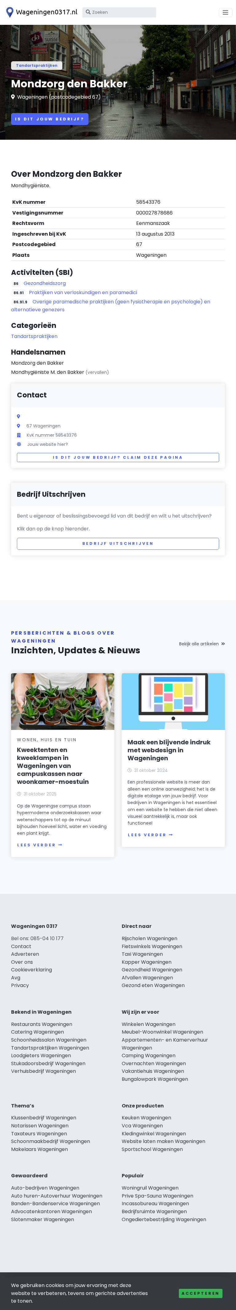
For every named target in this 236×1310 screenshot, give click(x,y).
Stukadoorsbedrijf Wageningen (48, 1063)
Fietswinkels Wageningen (152, 946)
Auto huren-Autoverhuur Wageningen (56, 1195)
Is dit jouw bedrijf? (50, 119)
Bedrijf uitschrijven (118, 543)
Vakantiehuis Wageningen (153, 1071)
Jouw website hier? (47, 444)
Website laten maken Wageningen (163, 1141)
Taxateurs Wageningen (39, 1133)
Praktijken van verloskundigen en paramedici (83, 292)
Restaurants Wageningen (41, 1024)
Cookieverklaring (31, 969)
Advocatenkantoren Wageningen (51, 1211)
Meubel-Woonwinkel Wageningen (162, 1031)
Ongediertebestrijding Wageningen (164, 1219)
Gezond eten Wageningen (153, 985)
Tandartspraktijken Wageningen (50, 1047)
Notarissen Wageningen (40, 1125)
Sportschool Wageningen (152, 1149)
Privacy (20, 985)
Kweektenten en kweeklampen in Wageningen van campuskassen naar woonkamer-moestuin (53, 766)
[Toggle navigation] (225, 12)
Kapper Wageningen (146, 962)
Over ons (22, 962)
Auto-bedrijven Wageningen (45, 1187)
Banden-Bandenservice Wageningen (55, 1203)
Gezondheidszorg (45, 283)
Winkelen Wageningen (148, 1024)
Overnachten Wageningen (154, 1063)
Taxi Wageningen (142, 954)
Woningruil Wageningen (150, 1187)
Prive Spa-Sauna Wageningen (157, 1195)
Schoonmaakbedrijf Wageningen (50, 1141)
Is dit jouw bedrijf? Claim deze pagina (118, 457)
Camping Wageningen (148, 1055)
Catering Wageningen (37, 1031)
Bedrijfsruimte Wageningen (154, 1211)
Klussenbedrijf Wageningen (43, 1117)
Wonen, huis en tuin (47, 740)
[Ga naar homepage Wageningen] (40, 12)
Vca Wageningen (142, 1125)
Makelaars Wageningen (39, 1149)
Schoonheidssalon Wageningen (48, 1039)
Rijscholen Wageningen (149, 938)
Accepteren (201, 1293)
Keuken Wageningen (146, 1117)
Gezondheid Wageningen (152, 969)
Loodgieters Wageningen (41, 1055)
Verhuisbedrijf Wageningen (43, 1071)
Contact (21, 946)
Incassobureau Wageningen (155, 1203)
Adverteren (25, 954)
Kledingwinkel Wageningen (154, 1133)
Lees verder (36, 845)
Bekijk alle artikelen (199, 644)
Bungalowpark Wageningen (155, 1079)
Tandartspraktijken (36, 65)
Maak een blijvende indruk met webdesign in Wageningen (169, 750)
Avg (15, 977)
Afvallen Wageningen (147, 977)
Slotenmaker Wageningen (42, 1219)
